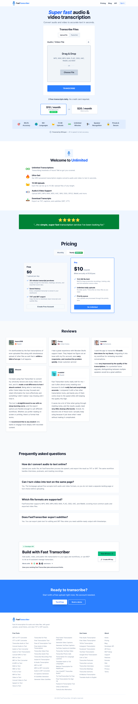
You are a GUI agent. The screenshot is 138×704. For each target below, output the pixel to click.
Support (107, 654)
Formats (107, 660)
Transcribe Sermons (86, 672)
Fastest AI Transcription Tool (65, 684)
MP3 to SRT (38, 665)
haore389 (19, 341)
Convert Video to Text (19, 680)
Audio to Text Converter (20, 649)
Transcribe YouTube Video (64, 651)
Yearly (75, 253)
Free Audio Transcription (88, 637)
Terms (107, 672)
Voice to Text (16, 686)
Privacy (107, 669)
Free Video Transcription (88, 640)
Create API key (108, 559)
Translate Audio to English (88, 677)
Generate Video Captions (64, 642)
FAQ (106, 663)
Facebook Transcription (87, 649)
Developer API (109, 646)
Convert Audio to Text (19, 646)
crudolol (61, 372)
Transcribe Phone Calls (63, 654)
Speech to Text (17, 683)
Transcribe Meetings (86, 669)
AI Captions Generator (41, 674)
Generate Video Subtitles (42, 679)
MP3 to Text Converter (19, 660)
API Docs (108, 649)
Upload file (63, 35)
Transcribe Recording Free (43, 657)
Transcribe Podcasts (86, 660)
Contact (107, 666)
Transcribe (69, 88)
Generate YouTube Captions (65, 645)
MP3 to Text (16, 657)
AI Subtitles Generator (41, 676)
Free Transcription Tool (41, 640)
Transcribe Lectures (86, 663)
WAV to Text (16, 669)
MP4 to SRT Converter (41, 668)
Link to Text (83, 657)
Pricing (103, 3)
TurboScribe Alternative (64, 689)
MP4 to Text (16, 674)
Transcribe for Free (40, 637)
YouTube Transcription (87, 652)
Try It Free (60, 602)
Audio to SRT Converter (42, 671)
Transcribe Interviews (87, 666)
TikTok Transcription (86, 643)
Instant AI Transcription (42, 659)
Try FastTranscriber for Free (65, 676)
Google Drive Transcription (88, 654)
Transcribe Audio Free (41, 654)
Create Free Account (45, 307)
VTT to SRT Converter (19, 640)
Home (106, 637)
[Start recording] (88, 42)
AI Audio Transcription (41, 662)
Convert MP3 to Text (19, 654)
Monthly (60, 253)
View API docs (106, 554)
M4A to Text (16, 666)
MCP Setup (108, 652)
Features (107, 657)
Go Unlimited (92, 307)
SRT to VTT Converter (19, 637)
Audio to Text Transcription (21, 652)
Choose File (69, 72)
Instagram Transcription (87, 646)
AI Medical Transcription (87, 674)
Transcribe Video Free (41, 651)
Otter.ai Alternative (62, 686)
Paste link (74, 35)
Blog (110, 3)
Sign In (122, 3)
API (115, 3)
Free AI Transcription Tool (42, 643)
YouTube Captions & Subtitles (65, 648)
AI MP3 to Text (17, 663)
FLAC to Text (16, 672)
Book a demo (77, 602)
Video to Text (16, 677)
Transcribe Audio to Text (20, 643)
